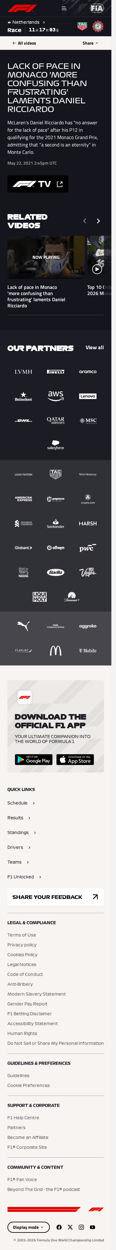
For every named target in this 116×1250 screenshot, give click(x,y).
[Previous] (84, 220)
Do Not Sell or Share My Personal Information (55, 1043)
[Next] (98, 220)
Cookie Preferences (28, 1086)
